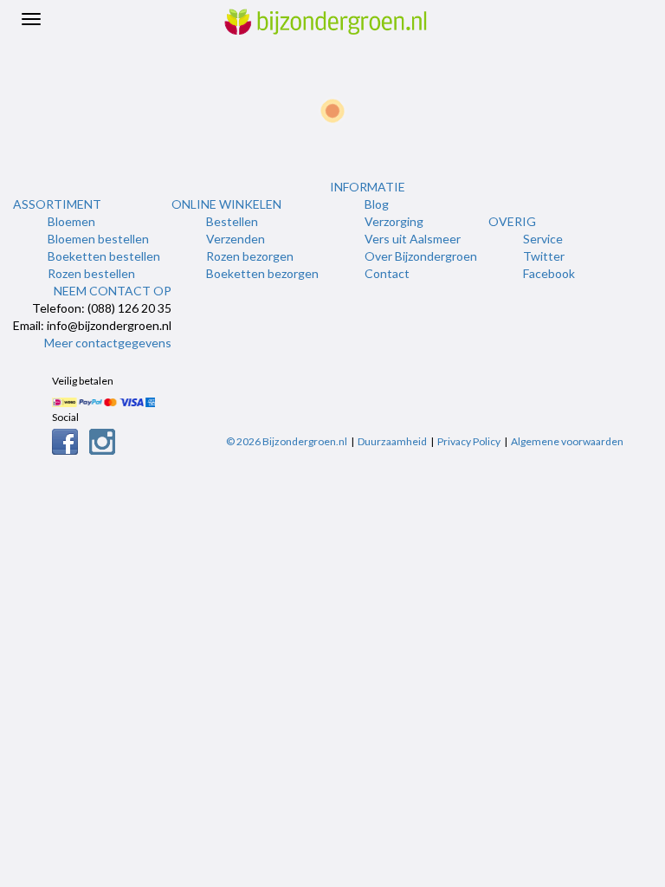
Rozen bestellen (91, 273)
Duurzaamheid (392, 441)
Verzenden (235, 238)
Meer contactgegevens (107, 342)
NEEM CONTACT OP (112, 290)
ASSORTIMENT (57, 204)
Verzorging (394, 221)
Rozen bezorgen (250, 256)
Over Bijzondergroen (421, 256)
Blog (377, 204)
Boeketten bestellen (104, 256)
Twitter (544, 256)
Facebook (549, 273)
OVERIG (512, 221)
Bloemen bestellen (98, 238)
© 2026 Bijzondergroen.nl (286, 441)
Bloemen (71, 221)
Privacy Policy (468, 441)
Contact (387, 273)
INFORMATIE (367, 186)
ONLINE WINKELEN (226, 204)
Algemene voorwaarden (567, 441)
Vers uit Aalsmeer (413, 238)
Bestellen (232, 221)
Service (543, 238)
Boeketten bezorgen (262, 273)
